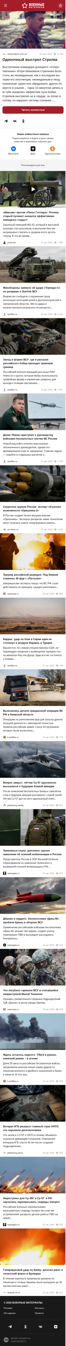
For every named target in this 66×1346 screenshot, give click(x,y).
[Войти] (60, 5)
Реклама (8, 1308)
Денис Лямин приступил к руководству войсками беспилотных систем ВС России (30, 437)
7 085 (60, 242)
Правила (39, 1313)
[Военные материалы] (33, 5)
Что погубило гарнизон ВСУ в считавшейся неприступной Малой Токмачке (30, 992)
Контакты (39, 1308)
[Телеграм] (10, 1326)
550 (61, 1224)
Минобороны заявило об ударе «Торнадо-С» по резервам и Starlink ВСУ (31, 289)
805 (61, 593)
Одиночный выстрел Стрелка (29, 59)
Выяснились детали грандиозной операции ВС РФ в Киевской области (33, 712)
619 (61, 945)
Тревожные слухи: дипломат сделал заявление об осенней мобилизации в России (32, 852)
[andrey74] (4, 54)
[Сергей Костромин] (4, 314)
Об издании (10, 1313)
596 (61, 1009)
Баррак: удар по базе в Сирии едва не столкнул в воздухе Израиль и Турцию (27, 641)
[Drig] (4, 1292)
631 (61, 873)
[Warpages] (4, 873)
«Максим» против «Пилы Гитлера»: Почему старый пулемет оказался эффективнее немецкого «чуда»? (31, 216)
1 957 (60, 389)
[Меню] (5, 5)
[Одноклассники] (25, 1326)
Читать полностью (33, 110)
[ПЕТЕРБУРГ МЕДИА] (4, 805)
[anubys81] (4, 242)
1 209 (60, 461)
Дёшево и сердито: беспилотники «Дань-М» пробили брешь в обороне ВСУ (31, 920)
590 (61, 1081)
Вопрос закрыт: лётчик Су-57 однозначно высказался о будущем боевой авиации (29, 784)
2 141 (60, 314)
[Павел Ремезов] (4, 389)
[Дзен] (55, 1326)
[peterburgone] (4, 945)
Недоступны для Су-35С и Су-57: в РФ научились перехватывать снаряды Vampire (31, 1200)
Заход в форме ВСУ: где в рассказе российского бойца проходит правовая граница (28, 363)
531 (61, 1292)
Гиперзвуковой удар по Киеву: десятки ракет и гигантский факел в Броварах (33, 1271)
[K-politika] (4, 737)
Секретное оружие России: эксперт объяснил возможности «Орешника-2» (32, 508)
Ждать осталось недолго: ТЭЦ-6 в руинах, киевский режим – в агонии (30, 1056)
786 (61, 665)
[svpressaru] (4, 593)
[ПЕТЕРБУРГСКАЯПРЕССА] (4, 1153)
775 (61, 737)
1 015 (60, 529)
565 (61, 1153)
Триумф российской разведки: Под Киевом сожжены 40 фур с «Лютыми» (30, 576)
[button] (6, 121)
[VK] (40, 1326)
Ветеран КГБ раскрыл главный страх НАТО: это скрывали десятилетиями (31, 1128)
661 (61, 805)
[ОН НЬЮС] (4, 529)
